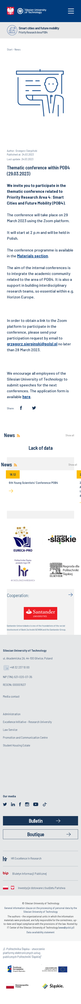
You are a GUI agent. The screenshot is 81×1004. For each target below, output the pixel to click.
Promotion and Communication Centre (25, 737)
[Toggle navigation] (71, 11)
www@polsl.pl (66, 927)
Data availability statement (40, 932)
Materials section (32, 255)
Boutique (35, 834)
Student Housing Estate (16, 745)
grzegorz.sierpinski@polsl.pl (32, 343)
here (26, 396)
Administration (11, 714)
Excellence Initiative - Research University (27, 722)
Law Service (10, 729)
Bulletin (36, 821)
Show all (69, 435)
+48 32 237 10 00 (19, 667)
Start (9, 49)
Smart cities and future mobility (39, 28)
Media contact (11, 696)
